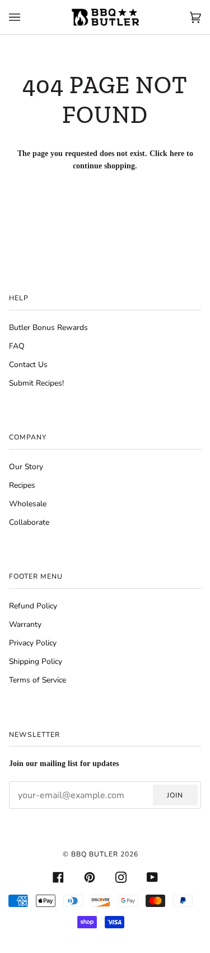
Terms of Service (37, 680)
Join (175, 795)
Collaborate (29, 522)
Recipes (22, 485)
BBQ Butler (94, 854)
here (177, 153)
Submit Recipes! (36, 383)
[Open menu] (26, 17)
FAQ (17, 346)
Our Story (26, 466)
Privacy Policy (33, 643)
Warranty (25, 624)
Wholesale (27, 503)
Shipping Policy (35, 661)
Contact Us (28, 364)
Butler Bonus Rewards (48, 327)
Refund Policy (33, 606)
